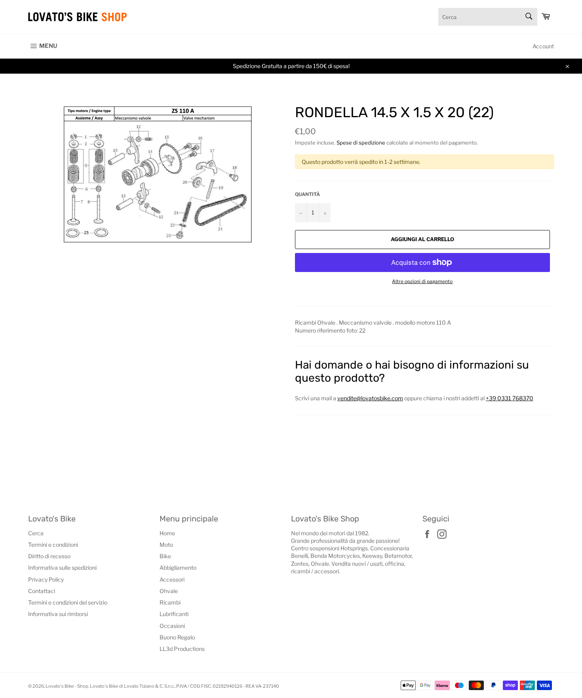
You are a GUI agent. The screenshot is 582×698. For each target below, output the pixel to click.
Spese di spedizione (361, 142)
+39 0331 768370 (509, 398)
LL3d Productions (182, 648)
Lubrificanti (174, 614)
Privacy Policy (46, 579)
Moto (166, 544)
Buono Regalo (177, 637)
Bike (165, 556)
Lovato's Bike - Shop (67, 686)
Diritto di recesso (49, 556)
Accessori (172, 579)
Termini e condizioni (53, 544)
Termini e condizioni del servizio (67, 602)
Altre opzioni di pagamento (422, 281)
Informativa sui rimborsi (58, 614)
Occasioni (172, 625)
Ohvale (169, 591)
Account (543, 46)
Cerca (36, 533)
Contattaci (41, 591)
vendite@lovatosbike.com (370, 398)
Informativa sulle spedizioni (62, 567)
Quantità (307, 194)
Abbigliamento (178, 567)
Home (167, 533)
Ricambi (170, 602)
